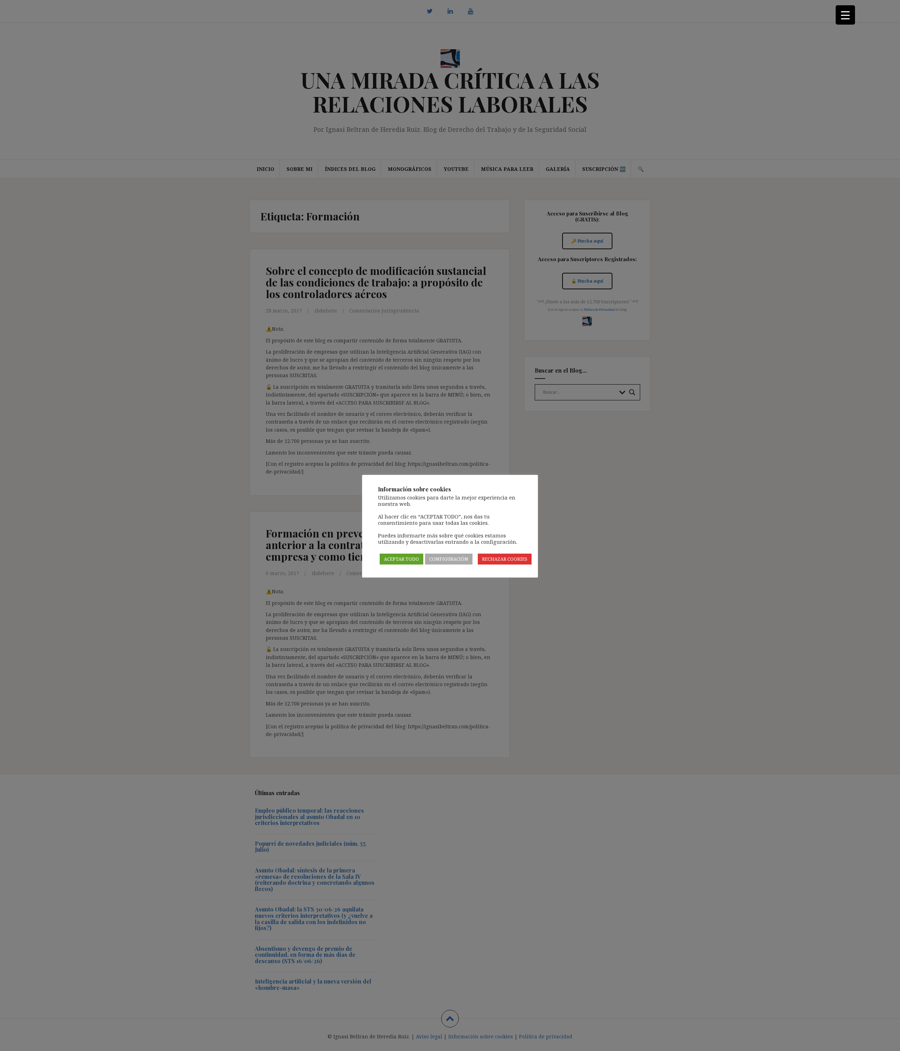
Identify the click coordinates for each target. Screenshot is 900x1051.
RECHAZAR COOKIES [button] (504, 559)
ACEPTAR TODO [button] (401, 559)
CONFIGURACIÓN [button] (448, 559)
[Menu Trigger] (845, 15)
